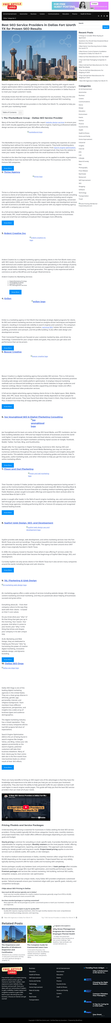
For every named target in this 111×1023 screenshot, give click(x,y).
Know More (8, 168)
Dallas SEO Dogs (14, 663)
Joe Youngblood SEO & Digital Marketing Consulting (33, 417)
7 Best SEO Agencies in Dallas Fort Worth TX (93, 81)
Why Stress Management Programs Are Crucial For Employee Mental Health (64, 931)
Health (81, 130)
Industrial (82, 142)
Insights (81, 146)
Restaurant (82, 177)
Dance (81, 105)
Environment (83, 114)
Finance (74, 14)
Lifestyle (81, 158)
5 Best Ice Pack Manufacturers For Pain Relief (94, 57)
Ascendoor (64, 1020)
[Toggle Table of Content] (19, 112)
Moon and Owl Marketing (18, 469)
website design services (55, 122)
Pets (80, 164)
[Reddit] (107, 16)
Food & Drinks (83, 127)
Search (81, 23)
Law (80, 155)
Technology (82, 193)
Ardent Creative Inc (15, 233)
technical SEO (47, 327)
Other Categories (9, 18)
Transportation (84, 196)
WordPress (79, 1020)
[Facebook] (101, 16)
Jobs (80, 152)
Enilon (7, 298)
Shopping (82, 186)
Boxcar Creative (13, 352)
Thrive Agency (12, 172)
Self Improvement (85, 180)
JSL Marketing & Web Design (20, 580)
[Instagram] (104, 16)
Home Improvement (85, 139)
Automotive (23, 14)
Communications (53, 14)
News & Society (84, 161)
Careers (42, 14)
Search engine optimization (64, 147)
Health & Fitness (85, 14)
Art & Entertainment (10, 14)
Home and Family (84, 136)
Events (81, 117)
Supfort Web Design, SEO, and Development (28, 523)
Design (81, 108)
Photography (83, 168)
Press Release (83, 171)
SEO (80, 183)
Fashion (81, 120)
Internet (81, 149)
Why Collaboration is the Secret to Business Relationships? (100, 973)
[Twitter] (98, 16)
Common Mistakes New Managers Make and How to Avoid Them (100, 996)
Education (65, 14)
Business (34, 14)
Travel (81, 199)
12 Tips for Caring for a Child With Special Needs (101, 1006)
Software (82, 190)
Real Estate (82, 174)
